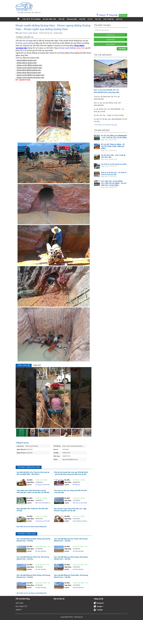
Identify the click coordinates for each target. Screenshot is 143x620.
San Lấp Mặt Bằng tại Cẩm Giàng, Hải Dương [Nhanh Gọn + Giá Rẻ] (71, 558)
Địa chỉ (56, 449)
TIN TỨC (98, 19)
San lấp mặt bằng (40, 551)
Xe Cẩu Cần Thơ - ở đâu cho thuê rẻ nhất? (109, 115)
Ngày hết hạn (21, 453)
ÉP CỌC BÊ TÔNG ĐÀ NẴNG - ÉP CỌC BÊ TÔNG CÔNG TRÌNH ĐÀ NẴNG (113, 146)
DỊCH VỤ (119, 19)
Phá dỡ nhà (76, 485)
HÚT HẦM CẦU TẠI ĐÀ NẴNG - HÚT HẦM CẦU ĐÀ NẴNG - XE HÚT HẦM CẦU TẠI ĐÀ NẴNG (114, 183)
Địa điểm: (30, 480)
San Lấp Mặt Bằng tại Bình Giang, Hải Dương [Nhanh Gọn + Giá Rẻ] (33, 540)
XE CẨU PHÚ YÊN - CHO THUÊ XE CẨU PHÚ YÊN (113, 156)
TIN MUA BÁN (72, 19)
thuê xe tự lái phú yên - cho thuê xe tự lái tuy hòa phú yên (113, 173)
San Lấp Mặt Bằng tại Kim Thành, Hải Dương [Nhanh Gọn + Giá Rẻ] (70, 540)
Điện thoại (57, 456)
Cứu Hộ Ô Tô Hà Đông (31, 19)
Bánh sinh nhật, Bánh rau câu (44, 503)
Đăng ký (102, 15)
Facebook (100, 603)
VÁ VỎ (89, 19)
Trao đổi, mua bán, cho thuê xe (29, 12)
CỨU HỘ (61, 19)
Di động (56, 453)
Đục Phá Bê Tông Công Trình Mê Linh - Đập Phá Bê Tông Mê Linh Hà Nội (70, 510)
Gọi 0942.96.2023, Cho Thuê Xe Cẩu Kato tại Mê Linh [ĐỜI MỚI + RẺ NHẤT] (33, 473)
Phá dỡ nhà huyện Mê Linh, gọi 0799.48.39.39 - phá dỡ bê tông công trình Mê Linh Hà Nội (71, 473)
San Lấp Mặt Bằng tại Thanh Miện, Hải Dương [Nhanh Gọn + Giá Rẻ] (71, 576)
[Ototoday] (29, 6)
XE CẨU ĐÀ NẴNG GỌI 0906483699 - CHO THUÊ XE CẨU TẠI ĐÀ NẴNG (114, 137)
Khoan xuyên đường (30, 33)
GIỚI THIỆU (19, 603)
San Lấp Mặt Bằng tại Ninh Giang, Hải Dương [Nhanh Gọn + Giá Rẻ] (33, 576)
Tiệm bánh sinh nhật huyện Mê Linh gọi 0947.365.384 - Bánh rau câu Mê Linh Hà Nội (33, 491)
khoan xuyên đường (68, 48)
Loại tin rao (20, 446)
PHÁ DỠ (82, 19)
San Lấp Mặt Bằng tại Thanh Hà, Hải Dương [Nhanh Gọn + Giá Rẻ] (33, 558)
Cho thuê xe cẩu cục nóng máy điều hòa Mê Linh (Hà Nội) (70, 491)
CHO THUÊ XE (108, 19)
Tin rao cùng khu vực (28, 467)
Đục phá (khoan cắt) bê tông (81, 521)
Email (55, 459)
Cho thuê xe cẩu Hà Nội (42, 485)
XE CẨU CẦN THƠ (49, 19)
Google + (100, 606)
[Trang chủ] (18, 19)
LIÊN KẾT (19, 610)
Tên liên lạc (57, 446)
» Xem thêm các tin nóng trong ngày (105, 125)
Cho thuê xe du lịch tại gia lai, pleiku (114, 164)
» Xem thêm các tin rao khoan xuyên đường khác (31, 527)
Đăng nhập (113, 15)
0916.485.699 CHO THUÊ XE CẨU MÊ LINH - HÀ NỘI (33, 510)
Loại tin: (29, 485)
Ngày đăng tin (21, 449)
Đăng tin (124, 15)
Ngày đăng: (30, 482)
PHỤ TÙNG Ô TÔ (21, 606)
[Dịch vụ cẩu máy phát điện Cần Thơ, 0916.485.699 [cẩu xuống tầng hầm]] (115, 87)
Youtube (100, 610)
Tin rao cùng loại (26, 533)
